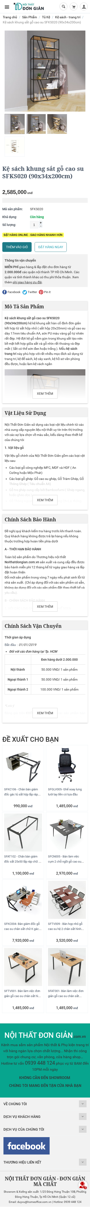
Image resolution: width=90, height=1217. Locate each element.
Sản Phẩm (29, 17)
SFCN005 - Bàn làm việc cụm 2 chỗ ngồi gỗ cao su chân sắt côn (64, 861)
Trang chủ (10, 17)
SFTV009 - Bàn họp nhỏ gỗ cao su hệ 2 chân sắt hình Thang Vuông (65, 929)
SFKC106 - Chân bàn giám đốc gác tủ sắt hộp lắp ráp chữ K (21, 794)
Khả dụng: (9, 217)
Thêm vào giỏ (17, 247)
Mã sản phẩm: (12, 209)
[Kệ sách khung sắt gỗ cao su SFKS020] (45, 71)
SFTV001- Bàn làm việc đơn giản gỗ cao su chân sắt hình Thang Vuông (22, 996)
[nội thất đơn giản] (29, 6)
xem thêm (45, 393)
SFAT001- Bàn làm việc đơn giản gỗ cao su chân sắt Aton (66, 996)
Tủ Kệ (46, 17)
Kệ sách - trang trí (67, 17)
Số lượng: (9, 225)
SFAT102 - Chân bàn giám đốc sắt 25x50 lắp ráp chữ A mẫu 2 (22, 861)
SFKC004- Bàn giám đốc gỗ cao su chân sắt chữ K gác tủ (22, 929)
